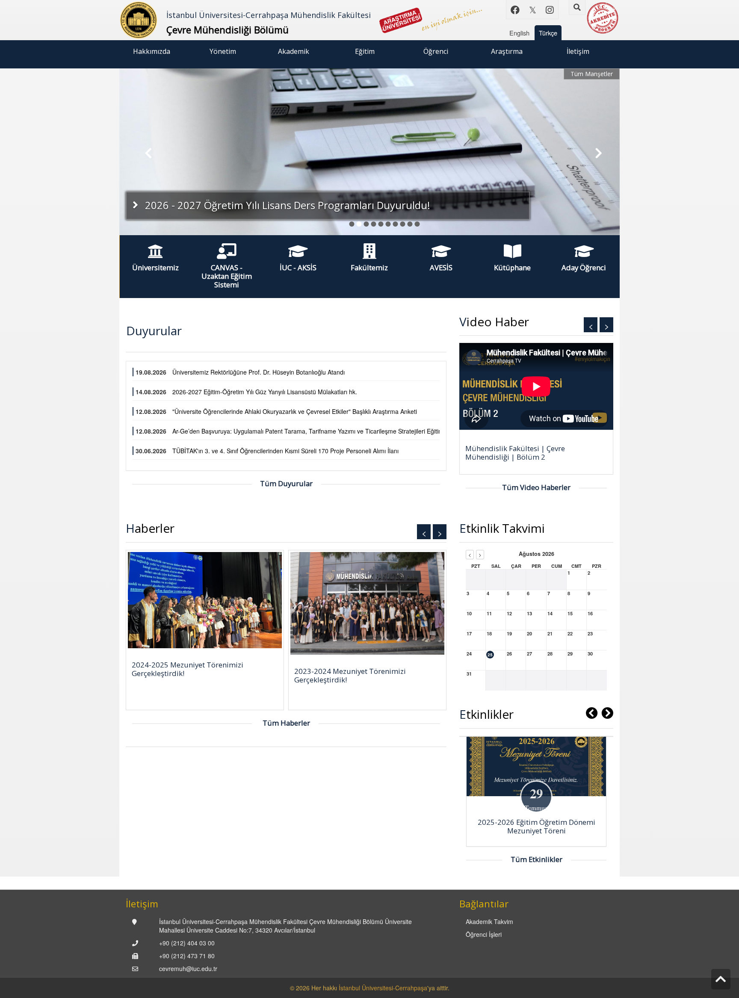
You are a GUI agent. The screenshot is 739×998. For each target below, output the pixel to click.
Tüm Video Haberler (536, 487)
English (519, 32)
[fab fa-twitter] (532, 9)
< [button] (590, 325)
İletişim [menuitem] (578, 51)
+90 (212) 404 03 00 (187, 943)
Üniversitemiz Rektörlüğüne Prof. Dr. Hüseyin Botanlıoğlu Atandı (258, 372)
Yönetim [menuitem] (223, 51)
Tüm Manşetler (592, 74)
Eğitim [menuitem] (365, 51)
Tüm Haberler (286, 723)
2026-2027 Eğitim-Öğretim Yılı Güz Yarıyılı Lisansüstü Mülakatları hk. (264, 391)
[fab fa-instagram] (549, 9)
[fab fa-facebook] (515, 9)
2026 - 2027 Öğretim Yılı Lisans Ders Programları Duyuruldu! (286, 205)
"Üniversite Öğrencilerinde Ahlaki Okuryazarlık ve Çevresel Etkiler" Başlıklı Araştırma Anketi (294, 411)
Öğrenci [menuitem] (435, 51)
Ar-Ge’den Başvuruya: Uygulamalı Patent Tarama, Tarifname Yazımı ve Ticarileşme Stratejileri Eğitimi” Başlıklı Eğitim (328, 431)
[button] (144, 151)
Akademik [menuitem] (293, 51)
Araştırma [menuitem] (507, 51)
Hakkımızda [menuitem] (151, 51)
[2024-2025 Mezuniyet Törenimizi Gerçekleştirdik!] (205, 600)
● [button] (351, 222)
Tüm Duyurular (286, 483)
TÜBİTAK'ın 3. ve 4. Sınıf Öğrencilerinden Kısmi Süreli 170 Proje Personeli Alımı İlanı (285, 450)
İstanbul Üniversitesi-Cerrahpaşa (383, 987)
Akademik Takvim (489, 921)
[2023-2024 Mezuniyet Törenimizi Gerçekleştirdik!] (367, 603)
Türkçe (548, 32)
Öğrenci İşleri (484, 934)
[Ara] (577, 7)
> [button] (606, 325)
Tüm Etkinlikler (536, 859)
